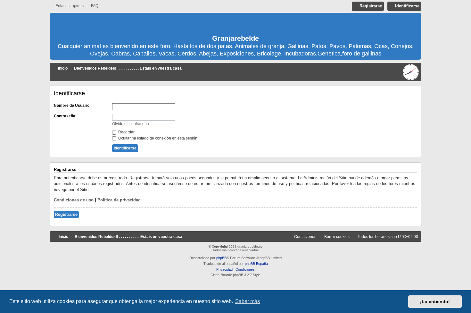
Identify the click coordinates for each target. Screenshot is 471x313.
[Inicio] (235, 24)
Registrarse (66, 214)
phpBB (221, 258)
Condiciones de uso (74, 200)
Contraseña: (65, 116)
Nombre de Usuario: (72, 105)
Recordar (126, 132)
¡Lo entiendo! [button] (435, 301)
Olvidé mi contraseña (130, 124)
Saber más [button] (247, 301)
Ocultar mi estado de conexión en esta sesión (157, 138)
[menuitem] (91, 6)
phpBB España (256, 264)
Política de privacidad (119, 200)
